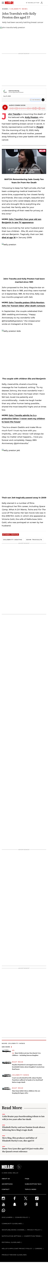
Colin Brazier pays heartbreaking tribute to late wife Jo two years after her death (23, 1117)
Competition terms (32, 1236)
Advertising (7, 1184)
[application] (24, 161)
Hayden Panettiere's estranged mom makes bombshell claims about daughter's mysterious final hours (28, 1067)
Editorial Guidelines (11, 1242)
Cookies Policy (21, 1217)
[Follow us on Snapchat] (18, 1204)
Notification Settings (11, 1236)
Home (5, 9)
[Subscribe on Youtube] (7, 1204)
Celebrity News (19, 9)
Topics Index (30, 1189)
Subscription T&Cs (33, 1184)
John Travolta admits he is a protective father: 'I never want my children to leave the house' (23, 418)
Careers (38, 1248)
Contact (5, 1189)
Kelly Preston (31, 117)
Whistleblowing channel (13, 1230)
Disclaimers (7, 1217)
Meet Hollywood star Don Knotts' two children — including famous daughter (26, 1054)
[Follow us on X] (29, 1198)
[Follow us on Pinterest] (29, 1204)
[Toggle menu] (3, 3)
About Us (6, 1178)
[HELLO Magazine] (9, 3)
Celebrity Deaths (12, 539)
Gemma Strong (14, 91)
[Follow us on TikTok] (40, 1198)
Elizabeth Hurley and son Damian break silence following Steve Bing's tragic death (23, 1128)
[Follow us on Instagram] (7, 1198)
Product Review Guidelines (14, 1255)
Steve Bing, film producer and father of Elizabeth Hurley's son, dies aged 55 (19, 1139)
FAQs (27, 1178)
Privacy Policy (34, 1230)
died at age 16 (9, 237)
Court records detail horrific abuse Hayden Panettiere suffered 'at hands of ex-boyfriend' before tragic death (27, 1080)
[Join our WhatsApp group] (7, 1210)
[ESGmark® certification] (18, 1167)
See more (6, 1047)
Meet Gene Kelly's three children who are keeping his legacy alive (26, 1092)
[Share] (43, 99)
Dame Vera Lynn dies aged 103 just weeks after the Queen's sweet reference (23, 1150)
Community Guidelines (12, 1223)
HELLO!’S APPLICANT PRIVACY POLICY (17, 1248)
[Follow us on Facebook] (18, 1198)
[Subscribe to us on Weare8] (40, 1204)
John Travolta (14, 114)
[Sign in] (42, 3)
